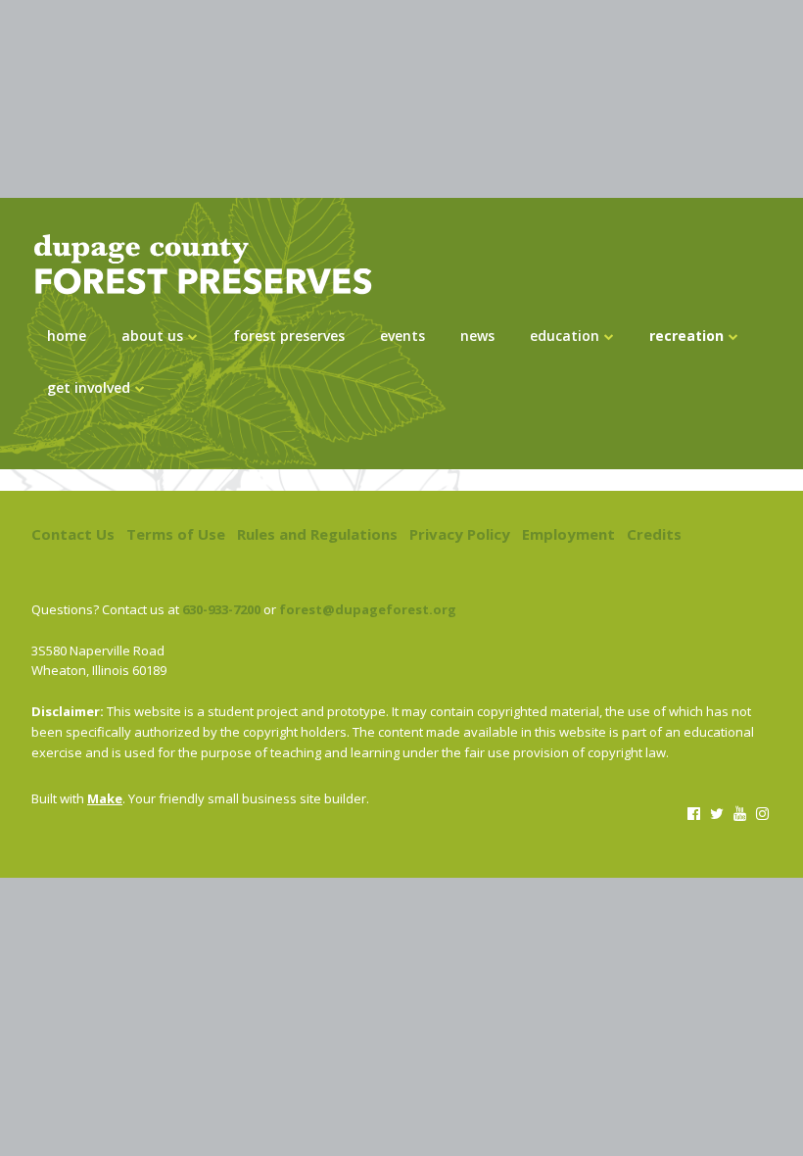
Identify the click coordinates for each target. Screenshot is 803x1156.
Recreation (686, 335)
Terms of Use (175, 534)
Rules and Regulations (317, 534)
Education (564, 335)
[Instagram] (762, 813)
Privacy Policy (459, 534)
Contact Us (73, 534)
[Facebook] (694, 813)
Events (402, 335)
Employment (568, 534)
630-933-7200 (221, 609)
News (477, 335)
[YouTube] (739, 813)
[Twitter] (716, 813)
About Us (152, 335)
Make (104, 798)
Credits (654, 534)
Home (66, 335)
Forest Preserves (289, 335)
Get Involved (88, 387)
